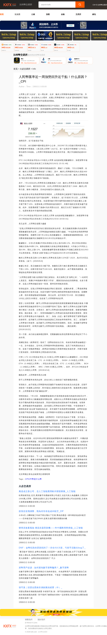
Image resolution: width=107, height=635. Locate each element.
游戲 (48, 14)
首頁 (2, 14)
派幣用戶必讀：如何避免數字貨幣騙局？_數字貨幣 (44, 567)
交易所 (78, 14)
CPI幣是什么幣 (35, 479)
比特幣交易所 (42, 632)
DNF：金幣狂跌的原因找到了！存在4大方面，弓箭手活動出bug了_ (52, 548)
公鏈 (33, 14)
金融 (63, 14)
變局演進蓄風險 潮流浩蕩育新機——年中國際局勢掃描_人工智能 (51, 528)
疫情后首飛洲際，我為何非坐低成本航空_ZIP (41, 511)
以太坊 (17, 14)
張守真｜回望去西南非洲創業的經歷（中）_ (40, 587)
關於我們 (41, 619)
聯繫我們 (28, 619)
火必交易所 (25, 69)
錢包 (94, 14)
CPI (27, 479)
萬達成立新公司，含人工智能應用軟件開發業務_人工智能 (47, 491)
